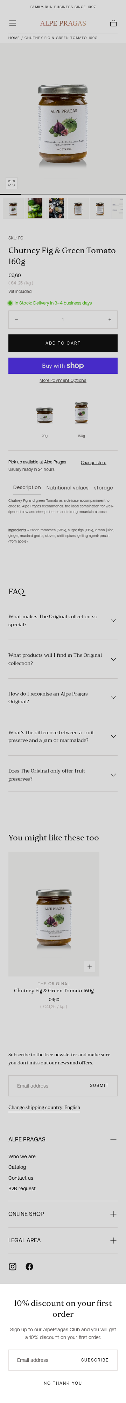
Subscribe (95, 1360)
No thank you (63, 1383)
